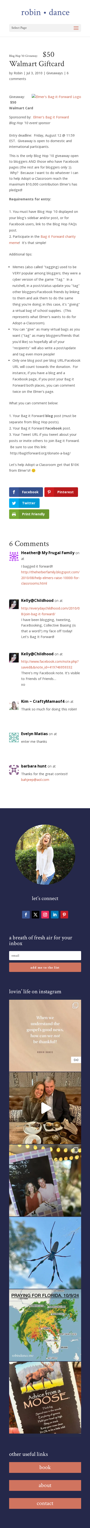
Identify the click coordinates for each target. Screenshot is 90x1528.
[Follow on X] (35, 914)
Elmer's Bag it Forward (51, 117)
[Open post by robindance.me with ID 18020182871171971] (45, 1398)
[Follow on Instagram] (45, 914)
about (45, 1485)
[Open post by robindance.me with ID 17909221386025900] (45, 1108)
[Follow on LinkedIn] (55, 914)
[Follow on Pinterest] (64, 914)
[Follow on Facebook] (26, 914)
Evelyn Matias (34, 733)
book (45, 1467)
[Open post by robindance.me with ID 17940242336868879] (45, 1325)
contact (45, 1503)
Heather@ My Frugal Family (47, 552)
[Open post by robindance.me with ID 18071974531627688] (45, 1036)
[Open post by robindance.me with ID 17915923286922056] (45, 1180)
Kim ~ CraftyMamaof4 (42, 701)
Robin (18, 73)
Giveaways (54, 73)
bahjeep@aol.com (35, 779)
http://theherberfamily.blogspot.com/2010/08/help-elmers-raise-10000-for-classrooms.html (50, 578)
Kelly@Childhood (37, 600)
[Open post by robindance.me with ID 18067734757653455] (45, 1253)
